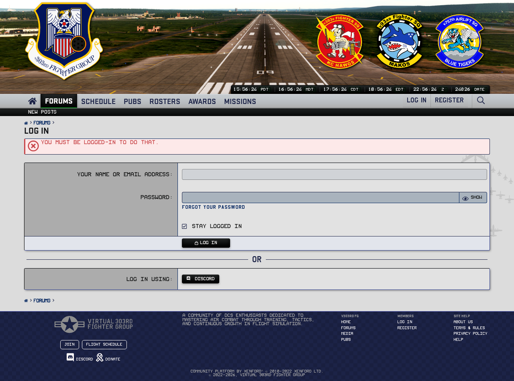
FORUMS (59, 101)
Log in (405, 322)
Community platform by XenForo (257, 371)
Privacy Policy (470, 333)
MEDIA (347, 333)
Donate (111, 359)
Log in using (148, 279)
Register (407, 328)
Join (70, 344)
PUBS (132, 101)
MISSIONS (240, 101)
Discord (83, 359)
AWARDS (202, 101)
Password (155, 197)
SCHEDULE (98, 101)
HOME (346, 322)
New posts (42, 112)
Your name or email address (124, 174)
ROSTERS (164, 101)
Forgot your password (213, 207)
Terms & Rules (469, 328)
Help (458, 339)
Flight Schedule (104, 344)
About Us (463, 322)
